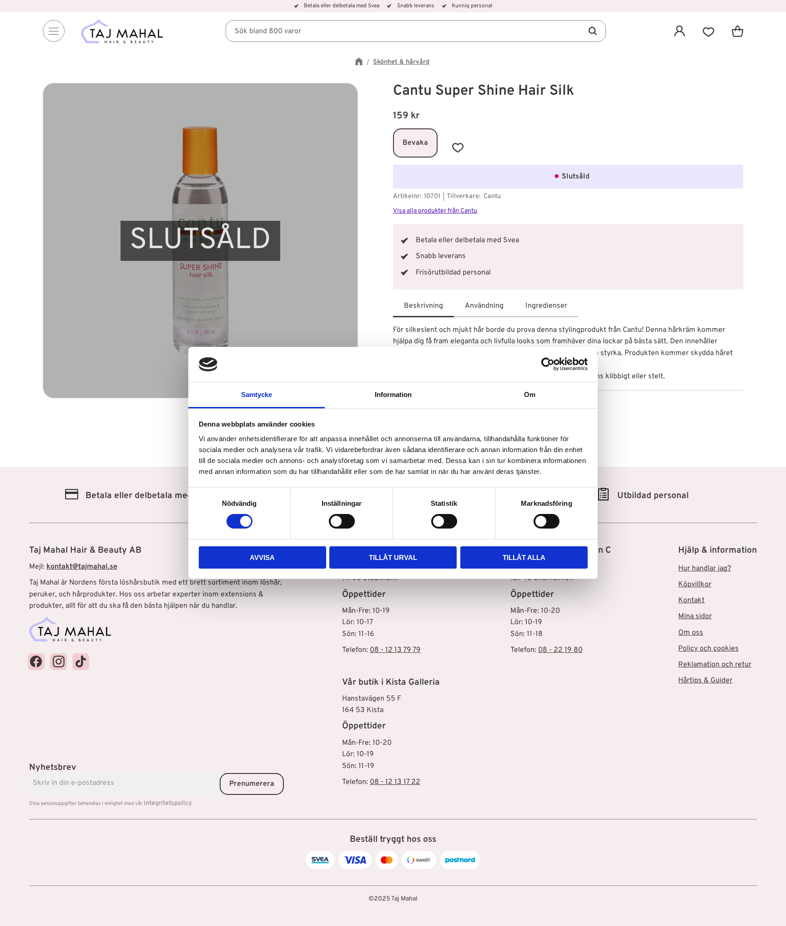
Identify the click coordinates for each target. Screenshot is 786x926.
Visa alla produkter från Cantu (435, 211)
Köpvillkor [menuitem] (694, 584)
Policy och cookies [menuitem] (708, 648)
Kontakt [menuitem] (691, 600)
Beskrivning (423, 305)
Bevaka (415, 143)
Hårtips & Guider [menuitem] (705, 680)
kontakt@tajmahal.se (81, 566)
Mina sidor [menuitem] (695, 616)
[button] (709, 31)
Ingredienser (546, 305)
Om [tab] (529, 394)
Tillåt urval (393, 557)
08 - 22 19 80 (560, 650)
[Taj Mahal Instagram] (58, 661)
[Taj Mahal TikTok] (80, 661)
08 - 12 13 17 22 (395, 782)
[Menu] (54, 31)
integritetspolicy (167, 803)
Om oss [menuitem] (690, 632)
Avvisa (262, 557)
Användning (484, 305)
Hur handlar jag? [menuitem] (704, 568)
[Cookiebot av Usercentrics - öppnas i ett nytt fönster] (548, 364)
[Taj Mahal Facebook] (36, 661)
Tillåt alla (524, 557)
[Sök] (592, 30)
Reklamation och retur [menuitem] (714, 664)
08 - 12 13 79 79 (395, 650)
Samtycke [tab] (256, 394)
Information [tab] (393, 394)
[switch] (342, 521)
